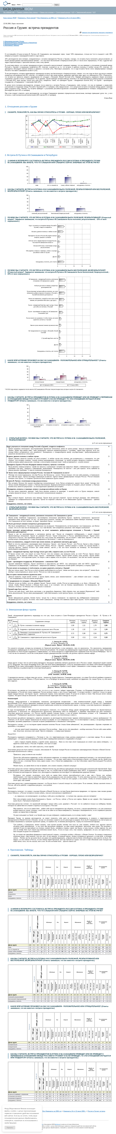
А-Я (73, 12)
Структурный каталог (63, 12)
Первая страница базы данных (27, 12)
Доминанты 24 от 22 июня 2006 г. (69, 18)
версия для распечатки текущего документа (97, 32)
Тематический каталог (84, 12)
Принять (10, 1128)
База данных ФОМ (9, 18)
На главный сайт (9, 12)
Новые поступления (47, 12)
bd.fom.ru (57, 1124)
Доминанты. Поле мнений (27, 18)
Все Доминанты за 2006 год (46, 18)
